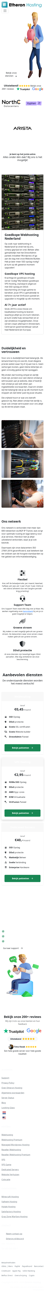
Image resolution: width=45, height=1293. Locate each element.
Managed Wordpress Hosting (16, 1144)
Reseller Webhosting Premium (16, 1154)
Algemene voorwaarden (13, 1092)
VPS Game (6, 1164)
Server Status (8, 1097)
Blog (4, 1102)
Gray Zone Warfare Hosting (15, 1216)
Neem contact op (14, 1233)
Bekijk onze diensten (11, 74)
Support (5, 1077)
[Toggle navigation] (5, 10)
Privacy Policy (8, 1082)
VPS (3, 1159)
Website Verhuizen (10, 1174)
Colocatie (6, 1179)
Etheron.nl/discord (15, 1238)
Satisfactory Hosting (11, 1211)
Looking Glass (8, 1107)
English (10, 1117)
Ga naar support (11, 948)
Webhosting (7, 1134)
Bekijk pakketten (21, 747)
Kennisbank (28, 611)
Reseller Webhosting (11, 1149)
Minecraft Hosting (10, 1196)
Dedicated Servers (10, 1169)
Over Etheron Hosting (12, 1087)
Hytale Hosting (9, 1206)
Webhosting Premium (12, 1139)
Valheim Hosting (9, 1201)
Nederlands (12, 1112)
